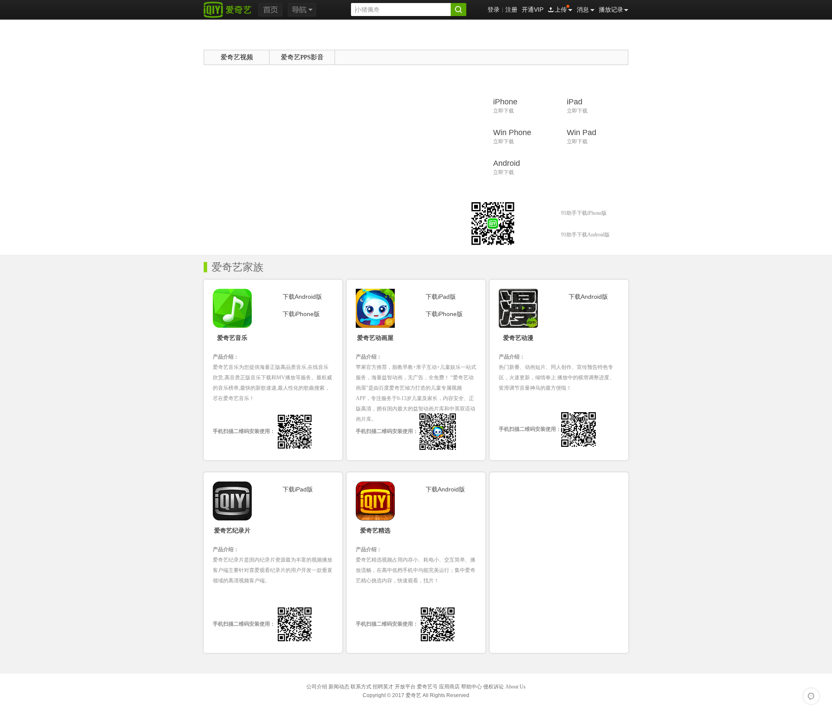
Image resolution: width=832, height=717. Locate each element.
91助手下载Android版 (585, 235)
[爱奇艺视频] (227, 9)
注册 (511, 9)
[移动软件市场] (530, 37)
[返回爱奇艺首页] (270, 10)
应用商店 (449, 687)
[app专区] (233, 34)
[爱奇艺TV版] (464, 37)
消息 (583, 9)
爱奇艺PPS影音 (302, 57)
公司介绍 (316, 687)
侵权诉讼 (493, 687)
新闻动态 (338, 687)
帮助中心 (471, 687)
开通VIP (532, 9)
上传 (561, 9)
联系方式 (361, 687)
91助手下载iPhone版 (584, 213)
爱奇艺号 (427, 687)
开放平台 (405, 687)
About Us (515, 687)
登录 (494, 9)
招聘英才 (383, 687)
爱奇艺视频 (237, 57)
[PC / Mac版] (331, 37)
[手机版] (398, 37)
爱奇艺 (413, 695)
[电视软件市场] (597, 37)
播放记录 (611, 9)
